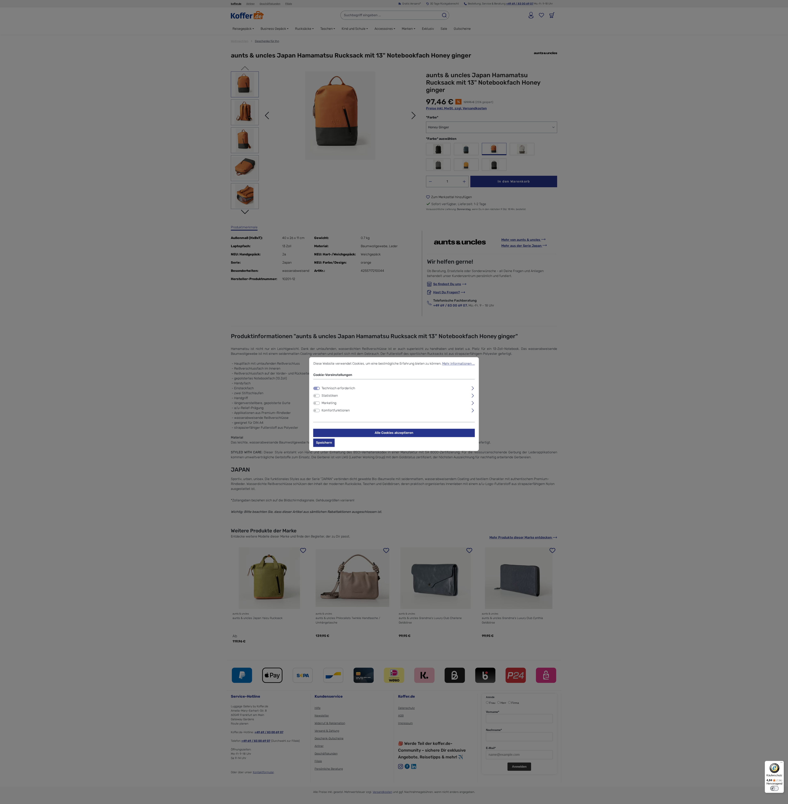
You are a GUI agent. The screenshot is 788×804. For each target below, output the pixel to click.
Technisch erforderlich (338, 388)
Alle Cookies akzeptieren (394, 433)
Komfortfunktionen (336, 410)
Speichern (324, 443)
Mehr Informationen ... (458, 363)
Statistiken (330, 396)
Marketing (329, 403)
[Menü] (781, 763)
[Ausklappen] (473, 388)
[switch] (316, 395)
